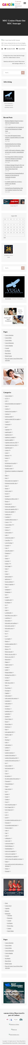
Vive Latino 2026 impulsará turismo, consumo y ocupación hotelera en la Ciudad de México (14, 137)
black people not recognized (11, 480)
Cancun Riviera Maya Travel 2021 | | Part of (12, 1043)
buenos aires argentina (10, 506)
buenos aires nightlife (9, 511)
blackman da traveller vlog (10, 483)
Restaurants (9, 918)
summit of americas (9, 752)
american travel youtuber (10, 411)
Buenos (6, 501)
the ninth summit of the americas (12, 778)
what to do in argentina (10, 851)
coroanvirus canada (9, 537)
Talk (6, 771)
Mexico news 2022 (9, 657)
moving (6, 677)
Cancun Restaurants (9, 343)
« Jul (4, 237)
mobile (6, 669)
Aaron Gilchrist (8, 395)
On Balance (7, 708)
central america (8, 532)
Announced (7, 424)
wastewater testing (9, 843)
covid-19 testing (8, 543)
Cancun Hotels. (8, 340)
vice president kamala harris (11, 825)
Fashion (6, 563)
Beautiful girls (8, 465)
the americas (7, 776)
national (6, 680)
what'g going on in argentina (11, 856)
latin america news (9, 628)
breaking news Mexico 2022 (11, 498)
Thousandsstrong (8, 783)
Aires (6, 406)
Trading (6, 799)
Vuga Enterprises (8, 298)
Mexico (6, 649)
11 (7, 227)
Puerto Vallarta (8, 719)
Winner (6, 868)
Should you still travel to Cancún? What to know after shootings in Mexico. (14, 62)
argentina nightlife (9, 440)
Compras (9, 928)
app (6, 427)
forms (6, 568)
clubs (6, 535)
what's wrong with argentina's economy (13, 859)
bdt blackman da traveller (10, 463)
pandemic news (8, 711)
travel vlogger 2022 (9, 807)
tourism (6, 794)
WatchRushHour (8, 848)
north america (8, 703)
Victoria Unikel (8, 828)
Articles (6, 450)
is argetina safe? (8, 600)
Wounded (7, 871)
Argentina (7, 429)
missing (6, 667)
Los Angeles (7, 638)
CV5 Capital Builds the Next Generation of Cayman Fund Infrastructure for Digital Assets (14, 129)
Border (6, 488)
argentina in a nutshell (9, 437)
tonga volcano (8, 789)
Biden (6, 475)
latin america (8, 620)
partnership (7, 714)
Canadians (7, 517)
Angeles (7, 421)
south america (8, 745)
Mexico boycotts (8, 651)
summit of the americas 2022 (11, 758)
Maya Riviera (8, 353)
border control (8, 491)
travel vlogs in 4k (9, 809)
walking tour (8, 838)
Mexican (7, 646)
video (6, 830)
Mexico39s (7, 659)
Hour (6, 587)
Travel (6, 802)
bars (6, 460)
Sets (6, 737)
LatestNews (7, 618)
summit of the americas (10, 755)
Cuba (6, 548)
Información (7, 913)
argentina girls (8, 432)
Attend (6, 452)
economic (7, 561)
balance (6, 458)
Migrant (6, 662)
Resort (6, 721)
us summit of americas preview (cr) (12, 820)
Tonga (6, 786)
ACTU (6, 398)
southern (7, 747)
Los (6, 636)
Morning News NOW (10, 675)
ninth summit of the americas (11, 698)
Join (6, 607)
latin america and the (9, 625)
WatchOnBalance (9, 846)
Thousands (7, 781)
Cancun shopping (9, 345)
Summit (6, 750)
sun (6, 763)
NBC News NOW (9, 682)
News (6, 685)
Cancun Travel (8, 905)
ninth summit (8, 695)
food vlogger (8, 566)
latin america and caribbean (11, 623)
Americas (7, 414)
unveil (6, 817)
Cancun (6, 522)
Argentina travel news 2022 (11, 445)
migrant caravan (8, 664)
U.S (6, 812)
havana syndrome (9, 581)
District (6, 558)
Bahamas (7, 455)
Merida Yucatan (8, 356)
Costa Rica (7, 540)
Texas (6, 773)
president (7, 716)
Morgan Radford (8, 672)
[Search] (23, 72)
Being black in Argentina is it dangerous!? (14, 471)
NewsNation (8, 688)
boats (6, 485)
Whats (6, 861)
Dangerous (7, 553)
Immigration (7, 592)
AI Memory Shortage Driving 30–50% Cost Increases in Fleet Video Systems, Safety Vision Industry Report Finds (14, 166)
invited (6, 597)
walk (6, 835)
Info (6, 594)
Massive (7, 641)
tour (6, 791)
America (7, 408)
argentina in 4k (8, 434)
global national (8, 576)
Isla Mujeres (7, 350)
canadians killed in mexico (10, 519)
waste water (7, 840)
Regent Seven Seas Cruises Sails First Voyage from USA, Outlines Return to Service (13, 56)
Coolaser (23, 1043)
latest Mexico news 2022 (10, 615)
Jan (6, 605)
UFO (6, 815)
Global (6, 574)
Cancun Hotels (21, 48)
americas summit (8, 416)
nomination (7, 701)
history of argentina (9, 584)
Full (6, 571)
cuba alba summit (9, 550)
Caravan (7, 527)
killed (6, 610)
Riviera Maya (8, 724)
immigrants (7, 589)
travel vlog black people (10, 804)
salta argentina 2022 (9, 732)
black (6, 478)
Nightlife (7, 693)
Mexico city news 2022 (10, 654)
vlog (6, 833)
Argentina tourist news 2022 (11, 442)
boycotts (7, 496)
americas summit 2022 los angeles (12, 419)
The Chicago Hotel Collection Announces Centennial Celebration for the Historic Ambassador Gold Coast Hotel (14, 158)
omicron (7, 706)
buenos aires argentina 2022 (11, 509)
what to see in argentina (10, 853)
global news (7, 579)
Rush (6, 729)
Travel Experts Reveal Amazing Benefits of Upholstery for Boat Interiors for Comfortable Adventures (14, 175)
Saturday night (8, 734)
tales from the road (9, 768)
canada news (8, 514)
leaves (6, 631)
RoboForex (7, 726)
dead (6, 555)
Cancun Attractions (9, 335)
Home (6, 903)
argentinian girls (8, 447)
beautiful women (8, 468)
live (6, 633)
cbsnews (7, 530)
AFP (6, 401)
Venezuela (7, 822)
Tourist (6, 796)
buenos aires (7, 504)
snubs (6, 742)
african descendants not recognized (12, 403)
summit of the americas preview (12, 760)
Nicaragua (7, 690)
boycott (6, 493)
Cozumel (7, 348)
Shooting (7, 739)
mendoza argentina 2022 (10, 644)
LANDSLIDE (8, 612)
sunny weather (8, 765)
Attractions (9, 915)
